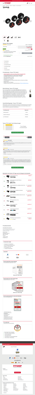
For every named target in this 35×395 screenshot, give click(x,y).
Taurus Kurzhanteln (18, 5)
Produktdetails (6, 61)
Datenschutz (19, 376)
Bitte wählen (5, 46)
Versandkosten (5, 378)
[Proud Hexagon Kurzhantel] (8, 214)
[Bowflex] (12, 182)
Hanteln (11, 5)
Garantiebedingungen (7, 64)
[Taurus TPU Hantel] (6, 347)
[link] (7, 255)
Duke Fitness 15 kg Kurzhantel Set (15, 217)
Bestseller (5, 68)
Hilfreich (5, 145)
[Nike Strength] (12, 201)
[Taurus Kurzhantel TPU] (8, 205)
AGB (3, 376)
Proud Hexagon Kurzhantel (14, 213)
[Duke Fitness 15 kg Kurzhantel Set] (8, 218)
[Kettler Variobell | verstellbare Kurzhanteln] (8, 191)
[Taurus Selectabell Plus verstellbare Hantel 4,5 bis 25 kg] (8, 186)
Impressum (19, 377)
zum (5, 369)
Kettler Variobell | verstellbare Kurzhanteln (16, 190)
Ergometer (14, 383)
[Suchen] (29, 3)
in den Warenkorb (27, 53)
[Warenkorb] (31, 3)
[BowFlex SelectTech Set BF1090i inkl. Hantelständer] (8, 181)
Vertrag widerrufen (17, 372)
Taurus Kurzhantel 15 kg (14, 175)
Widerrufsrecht (20, 378)
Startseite (4, 5)
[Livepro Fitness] (12, 210)
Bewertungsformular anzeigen (17, 132)
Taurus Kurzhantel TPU (13, 204)
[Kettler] (12, 192)
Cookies (4, 377)
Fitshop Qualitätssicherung (24, 83)
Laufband (24, 383)
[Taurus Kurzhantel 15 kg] (8, 176)
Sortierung (6, 137)
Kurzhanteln (14, 5)
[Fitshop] (7, 3)
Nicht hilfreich (9, 145)
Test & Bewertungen (7, 66)
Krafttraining (7, 5)
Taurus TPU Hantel (14, 346)
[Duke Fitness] (12, 219)
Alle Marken (5, 392)
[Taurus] (6, 7)
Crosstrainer (5, 383)
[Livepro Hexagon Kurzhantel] (8, 209)
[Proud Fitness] (12, 215)
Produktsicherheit (7, 69)
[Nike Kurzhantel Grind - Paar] (8, 200)
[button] (4, 37)
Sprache (29, 137)
